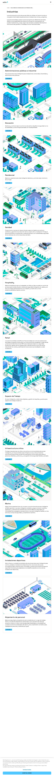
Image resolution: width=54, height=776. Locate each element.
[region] (27, 767)
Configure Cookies (27, 769)
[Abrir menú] (51, 2)
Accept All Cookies (27, 773)
